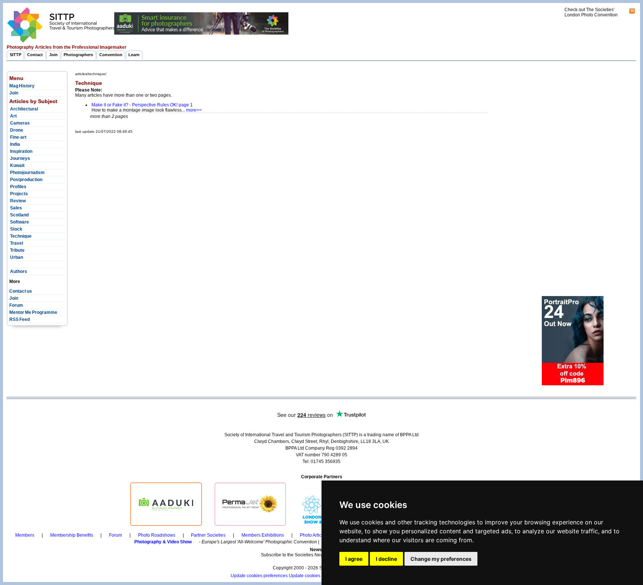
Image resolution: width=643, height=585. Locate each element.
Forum (16, 305)
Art (13, 116)
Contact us (20, 291)
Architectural (23, 109)
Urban (16, 257)
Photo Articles (313, 535)
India (14, 144)
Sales (15, 207)
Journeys (19, 158)
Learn (134, 54)
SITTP (15, 54)
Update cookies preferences (259, 575)
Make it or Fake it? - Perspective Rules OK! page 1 (142, 104)
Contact (35, 54)
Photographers (78, 54)
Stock (15, 229)
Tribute (17, 250)
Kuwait (17, 165)
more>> (194, 110)
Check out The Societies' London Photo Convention (591, 12)
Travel (16, 243)
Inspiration (20, 151)
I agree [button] (353, 559)
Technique (20, 236)
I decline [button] (386, 559)
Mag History (22, 86)
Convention (110, 54)
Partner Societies (208, 535)
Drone (16, 130)
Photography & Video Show (163, 541)
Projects (18, 193)
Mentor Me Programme (33, 312)
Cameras (19, 123)
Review (17, 200)
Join (53, 54)
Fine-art (17, 137)
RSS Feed (19, 319)
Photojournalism (27, 172)
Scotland (19, 215)
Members (24, 535)
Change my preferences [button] (440, 559)
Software (19, 222)
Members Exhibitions (262, 535)
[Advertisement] (210, 152)
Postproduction (25, 179)
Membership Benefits (71, 535)
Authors (18, 271)
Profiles (17, 186)
